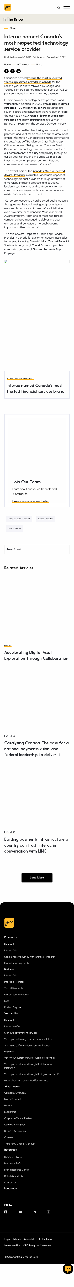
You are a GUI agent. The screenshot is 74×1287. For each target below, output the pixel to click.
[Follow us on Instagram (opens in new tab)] (54, 1213)
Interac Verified (15, 528)
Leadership (10, 1111)
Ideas (8, 646)
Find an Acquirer (13, 1007)
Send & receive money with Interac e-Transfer (29, 956)
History (8, 1105)
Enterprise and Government (19, 519)
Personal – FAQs (13, 1157)
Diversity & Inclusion (15, 1131)
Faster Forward (12, 1099)
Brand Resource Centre (17, 1169)
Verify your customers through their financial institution (28, 1066)
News (13, 28)
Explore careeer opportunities (30, 501)
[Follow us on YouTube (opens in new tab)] (26, 1213)
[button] (67, 8)
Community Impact (14, 1124)
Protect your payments (16, 963)
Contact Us (10, 1182)
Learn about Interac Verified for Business (26, 1080)
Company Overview (15, 1092)
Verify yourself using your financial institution (28, 1039)
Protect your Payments (16, 994)
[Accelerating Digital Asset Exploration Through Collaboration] (37, 605)
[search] (60, 7)
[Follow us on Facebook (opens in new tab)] (11, 1213)
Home (7, 64)
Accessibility (29, 1239)
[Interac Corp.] (7, 8)
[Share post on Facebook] (6, 71)
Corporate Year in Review (18, 1118)
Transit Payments (13, 988)
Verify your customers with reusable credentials (30, 1057)
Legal (7, 1239)
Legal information (15, 549)
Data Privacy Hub (13, 1176)
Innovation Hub (12, 1245)
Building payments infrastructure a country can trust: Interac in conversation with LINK (36, 845)
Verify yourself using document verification (27, 1045)
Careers (8, 1137)
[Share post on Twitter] (12, 71)
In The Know (13, 20)
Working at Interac (20, 379)
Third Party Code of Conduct (19, 1143)
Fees (6, 1000)
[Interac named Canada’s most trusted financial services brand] (36, 342)
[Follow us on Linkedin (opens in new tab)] (40, 1213)
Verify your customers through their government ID (31, 1074)
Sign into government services (20, 1032)
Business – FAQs (13, 1163)
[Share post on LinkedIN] (18, 71)
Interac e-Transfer (45, 519)
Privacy (17, 1239)
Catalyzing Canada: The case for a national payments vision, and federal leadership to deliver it (36, 749)
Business (9, 736)
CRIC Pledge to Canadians (37, 1245)
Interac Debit (11, 950)
